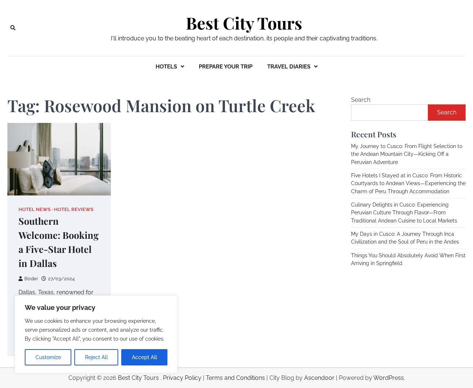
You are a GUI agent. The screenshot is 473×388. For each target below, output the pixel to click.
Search (360, 99)
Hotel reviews (73, 209)
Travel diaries (288, 66)
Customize (48, 357)
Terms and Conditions (235, 377)
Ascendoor (319, 377)
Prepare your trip (225, 66)
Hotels (166, 66)
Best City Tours (244, 23)
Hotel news (34, 209)
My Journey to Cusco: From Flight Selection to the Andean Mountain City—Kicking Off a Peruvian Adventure (406, 154)
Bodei (31, 278)
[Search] (12, 27)
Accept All (144, 357)
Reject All (96, 357)
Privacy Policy (182, 377)
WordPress (388, 377)
